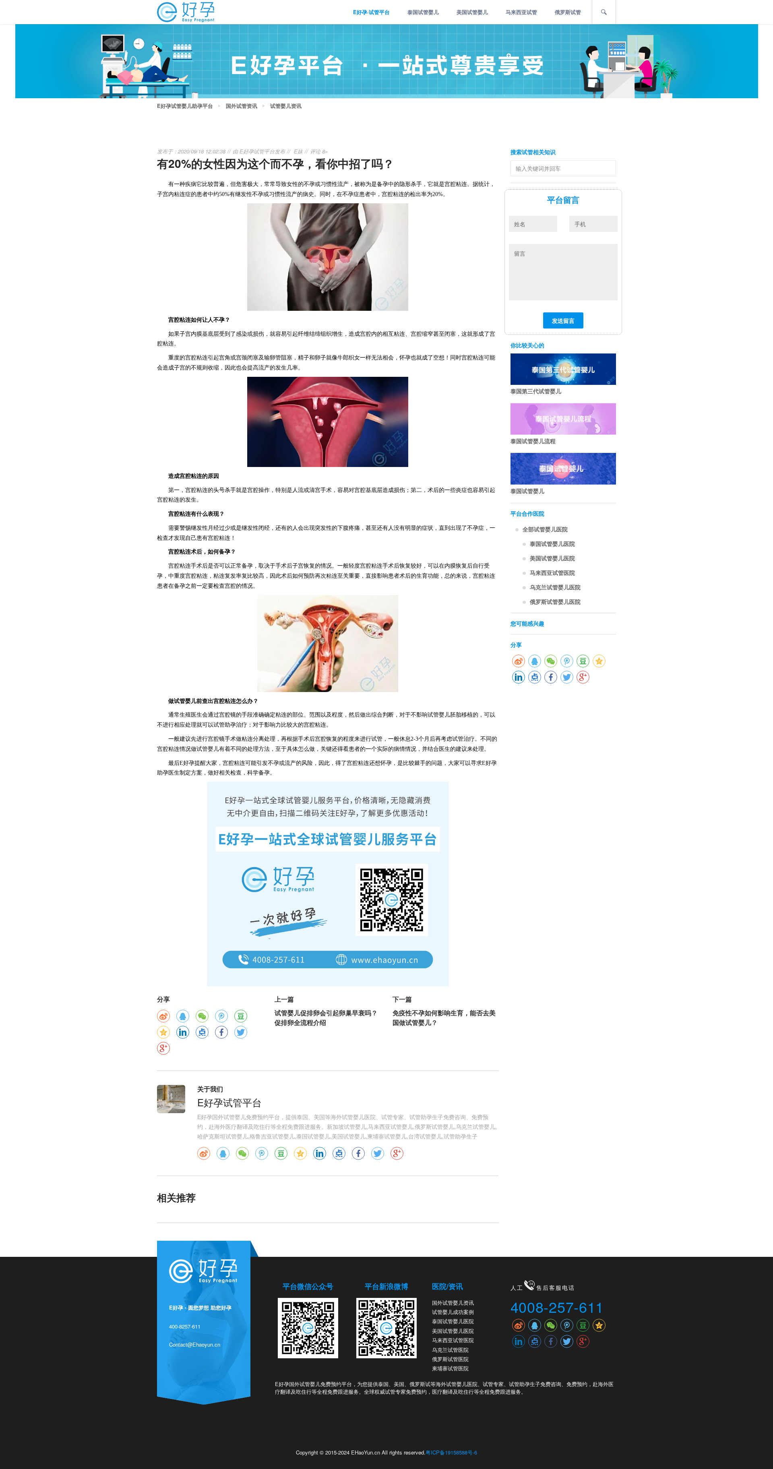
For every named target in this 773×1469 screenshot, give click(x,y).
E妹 (298, 151)
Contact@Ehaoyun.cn (194, 1344)
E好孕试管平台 (257, 151)
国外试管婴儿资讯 (453, 1302)
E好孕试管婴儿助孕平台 (185, 106)
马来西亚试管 (521, 12)
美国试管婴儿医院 (552, 558)
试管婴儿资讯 (286, 106)
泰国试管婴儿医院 (552, 543)
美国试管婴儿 (472, 12)
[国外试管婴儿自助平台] (185, 11)
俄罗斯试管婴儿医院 (555, 601)
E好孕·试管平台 (371, 12)
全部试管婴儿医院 (545, 529)
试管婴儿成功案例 (453, 1312)
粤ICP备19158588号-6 (451, 1452)
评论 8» (319, 151)
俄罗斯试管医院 (450, 1359)
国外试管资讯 (241, 106)
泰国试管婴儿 (423, 12)
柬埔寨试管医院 (450, 1368)
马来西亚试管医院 (552, 572)
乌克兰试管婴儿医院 (555, 587)
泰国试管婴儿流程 (533, 441)
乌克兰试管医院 (450, 1349)
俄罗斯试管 (568, 12)
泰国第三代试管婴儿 (536, 391)
